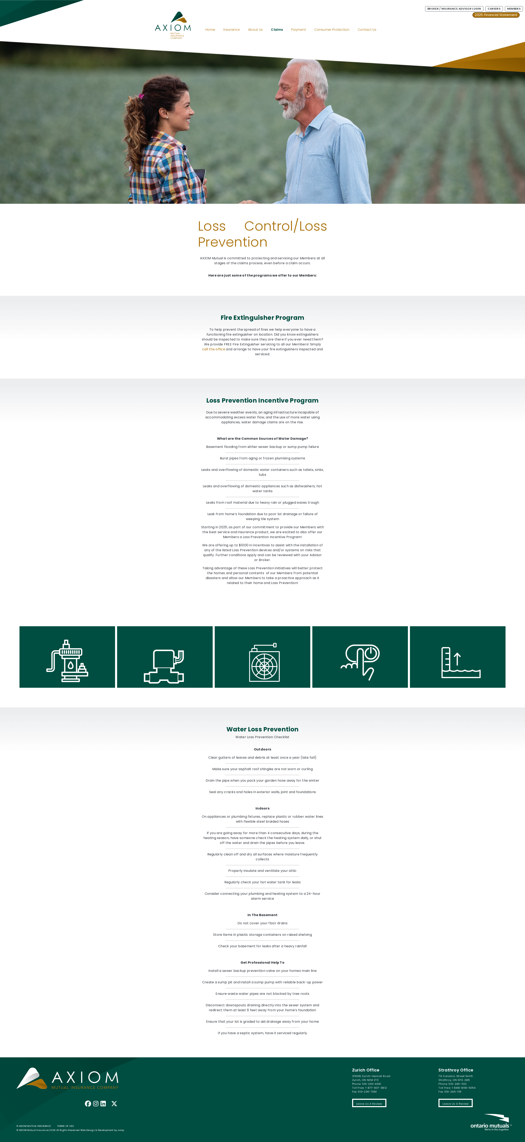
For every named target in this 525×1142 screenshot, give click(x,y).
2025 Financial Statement (496, 15)
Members (514, 9)
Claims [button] (277, 29)
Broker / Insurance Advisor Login (454, 9)
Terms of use (65, 1126)
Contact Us (367, 29)
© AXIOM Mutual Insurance (33, 1126)
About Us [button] (255, 29)
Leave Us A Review (369, 1104)
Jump (121, 1130)
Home (210, 29)
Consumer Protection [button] (331, 29)
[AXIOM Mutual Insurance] (167, 20)
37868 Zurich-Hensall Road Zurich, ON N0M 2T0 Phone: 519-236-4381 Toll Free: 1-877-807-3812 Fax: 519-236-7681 (371, 1084)
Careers (494, 9)
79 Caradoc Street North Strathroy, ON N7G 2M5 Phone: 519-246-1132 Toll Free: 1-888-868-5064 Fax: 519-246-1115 (457, 1084)
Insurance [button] (231, 29)
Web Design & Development (97, 1130)
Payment (298, 29)
